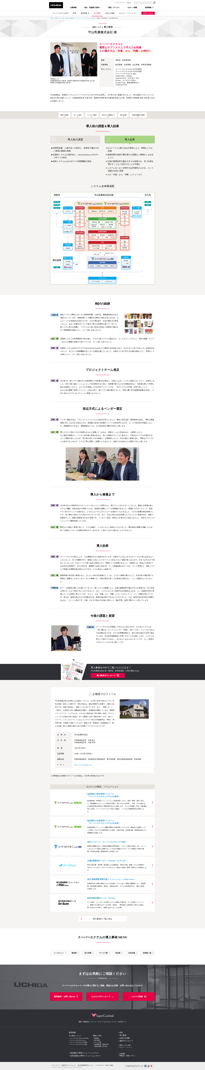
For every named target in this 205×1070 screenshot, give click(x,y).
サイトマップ (120, 2)
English (129, 2)
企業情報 (122, 1053)
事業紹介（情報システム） (127, 1056)
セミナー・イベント (126, 13)
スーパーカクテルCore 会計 (78, 1044)
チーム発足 (78, 115)
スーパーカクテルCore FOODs (79, 1038)
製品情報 (72, 1032)
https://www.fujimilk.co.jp (83, 765)
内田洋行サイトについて (69, 1065)
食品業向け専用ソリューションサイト (84, 1053)
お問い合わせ (148, 13)
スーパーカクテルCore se (78, 1040)
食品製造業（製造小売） (102, 1044)
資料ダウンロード (126, 1041)
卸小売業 (88, 953)
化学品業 (131, 953)
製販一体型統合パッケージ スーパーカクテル (77, 18)
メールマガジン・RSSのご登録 (104, 1065)
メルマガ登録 (137, 996)
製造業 (74, 953)
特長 (121, 1032)
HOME (52, 18)
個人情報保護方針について (85, 1065)
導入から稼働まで (108, 115)
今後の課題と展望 (138, 115)
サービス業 (103, 953)
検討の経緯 (64, 115)
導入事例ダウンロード (106, 675)
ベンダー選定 (92, 115)
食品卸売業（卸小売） (101, 1046)
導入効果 (123, 115)
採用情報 (148, 7)
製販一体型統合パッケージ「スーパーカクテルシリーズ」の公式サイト (102, 1022)
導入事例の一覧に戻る (102, 919)
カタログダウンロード (101, 996)
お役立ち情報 (110, 13)
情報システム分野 (59, 18)
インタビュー (59, 953)
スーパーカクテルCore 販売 (78, 1042)
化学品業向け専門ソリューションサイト (85, 1056)
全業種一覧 (147, 953)
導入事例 (97, 13)
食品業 (117, 953)
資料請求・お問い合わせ (64, 996)
